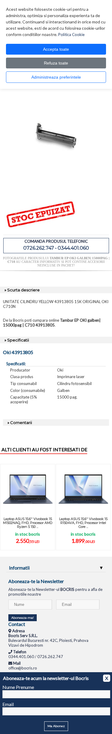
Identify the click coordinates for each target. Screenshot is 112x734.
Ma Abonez (56, 726)
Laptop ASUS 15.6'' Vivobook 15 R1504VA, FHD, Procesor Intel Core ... (83, 523)
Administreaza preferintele (56, 77)
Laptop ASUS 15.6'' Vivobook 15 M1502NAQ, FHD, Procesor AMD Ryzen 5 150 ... (27, 523)
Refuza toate (56, 63)
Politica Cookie (71, 34)
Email (8, 704)
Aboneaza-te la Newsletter (36, 581)
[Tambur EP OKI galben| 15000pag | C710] (56, 188)
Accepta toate (56, 49)
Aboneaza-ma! (22, 618)
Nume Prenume (18, 687)
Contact (16, 624)
